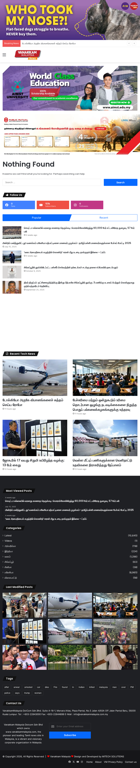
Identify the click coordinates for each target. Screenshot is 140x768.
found (64, 687)
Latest (8, 535)
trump (27, 693)
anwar (17, 687)
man (115, 687)
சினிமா (8, 567)
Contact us (131, 762)
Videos (8, 540)
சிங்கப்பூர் (9, 562)
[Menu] (4, 56)
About (98, 762)
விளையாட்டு (11, 577)
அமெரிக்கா (10, 546)
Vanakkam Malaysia (60, 756)
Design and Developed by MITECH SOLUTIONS (99, 756)
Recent (104, 217)
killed (91, 687)
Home (89, 762)
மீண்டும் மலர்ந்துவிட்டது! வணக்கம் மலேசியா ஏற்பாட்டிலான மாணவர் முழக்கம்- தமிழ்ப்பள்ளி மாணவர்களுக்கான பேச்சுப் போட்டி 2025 (67, 243)
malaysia (103, 687)
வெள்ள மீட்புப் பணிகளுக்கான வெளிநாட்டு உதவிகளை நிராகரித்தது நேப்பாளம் (102, 462)
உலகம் (8, 556)
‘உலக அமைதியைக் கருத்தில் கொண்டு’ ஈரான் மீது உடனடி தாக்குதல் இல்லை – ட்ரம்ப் (65, 252)
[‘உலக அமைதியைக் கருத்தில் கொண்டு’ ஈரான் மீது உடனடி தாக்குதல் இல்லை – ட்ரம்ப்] (12, 257)
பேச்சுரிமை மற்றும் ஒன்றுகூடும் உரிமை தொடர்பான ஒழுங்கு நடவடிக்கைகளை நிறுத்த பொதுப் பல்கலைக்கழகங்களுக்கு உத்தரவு (105, 405)
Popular (36, 217)
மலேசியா (9, 572)
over (123, 687)
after (6, 687)
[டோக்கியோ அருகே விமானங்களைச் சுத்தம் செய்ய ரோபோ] (35, 377)
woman (37, 693)
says (17, 693)
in (73, 687)
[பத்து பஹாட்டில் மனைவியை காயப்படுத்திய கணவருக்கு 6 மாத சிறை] (115, 657)
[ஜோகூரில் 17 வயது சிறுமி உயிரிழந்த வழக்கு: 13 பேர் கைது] (35, 438)
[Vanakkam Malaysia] (28, 54)
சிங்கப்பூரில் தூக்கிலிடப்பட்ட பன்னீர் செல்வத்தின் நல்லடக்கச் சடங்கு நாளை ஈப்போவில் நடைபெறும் (71, 267)
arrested (28, 687)
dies (47, 687)
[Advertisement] (70, 322)
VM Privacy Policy (113, 762)
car (38, 687)
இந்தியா (9, 551)
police (7, 693)
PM (132, 687)
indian (82, 687)
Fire (55, 687)
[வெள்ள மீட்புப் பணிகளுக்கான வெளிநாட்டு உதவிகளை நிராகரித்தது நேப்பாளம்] (105, 438)
